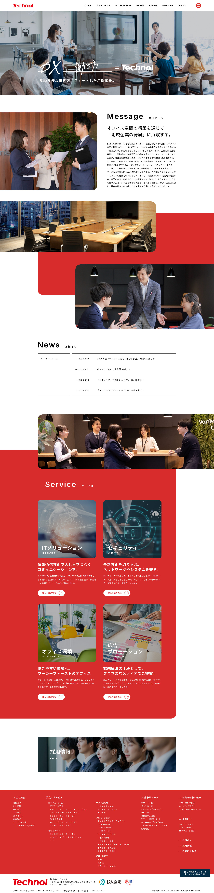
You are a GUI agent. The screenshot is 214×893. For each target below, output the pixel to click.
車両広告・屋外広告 (106, 848)
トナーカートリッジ (106, 866)
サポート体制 (147, 803)
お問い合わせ (189, 851)
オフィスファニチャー (107, 809)
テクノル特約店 (20, 822)
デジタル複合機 (57, 806)
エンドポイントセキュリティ (62, 834)
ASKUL (101, 863)
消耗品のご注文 (148, 816)
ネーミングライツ (187, 806)
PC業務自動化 (56, 819)
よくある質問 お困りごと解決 (154, 826)
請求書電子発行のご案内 (152, 822)
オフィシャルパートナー (190, 809)
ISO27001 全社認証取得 (23, 826)
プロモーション (103, 818)
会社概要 (17, 806)
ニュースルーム (50, 358)
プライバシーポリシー (23, 891)
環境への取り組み (187, 803)
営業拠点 (17, 819)
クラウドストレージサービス (63, 816)
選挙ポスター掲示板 (106, 851)
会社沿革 (17, 809)
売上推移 (17, 813)
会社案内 (88, 5)
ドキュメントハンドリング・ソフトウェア (68, 809)
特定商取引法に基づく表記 (75, 891)
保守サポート (168, 5)
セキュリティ (54, 831)
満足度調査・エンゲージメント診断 (113, 844)
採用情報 (153, 5)
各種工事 (102, 813)
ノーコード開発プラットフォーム (65, 813)
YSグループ (18, 816)
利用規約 (145, 829)
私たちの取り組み (123, 5)
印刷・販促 (104, 838)
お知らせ (140, 5)
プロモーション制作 (106, 834)
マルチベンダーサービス (61, 826)
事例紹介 (183, 5)
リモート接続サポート (151, 819)
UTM (52, 840)
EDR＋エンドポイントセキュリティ (65, 837)
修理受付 (145, 813)
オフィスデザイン (105, 806)
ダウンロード (147, 806)
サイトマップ (98, 891)
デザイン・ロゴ (106, 841)
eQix (100, 859)
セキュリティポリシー (48, 891)
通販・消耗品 (102, 856)
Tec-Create (105, 831)
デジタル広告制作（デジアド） (111, 821)
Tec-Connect (105, 828)
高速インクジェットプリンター (64, 822)
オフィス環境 (102, 803)
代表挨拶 (17, 803)
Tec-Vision (104, 824)
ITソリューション (56, 803)
